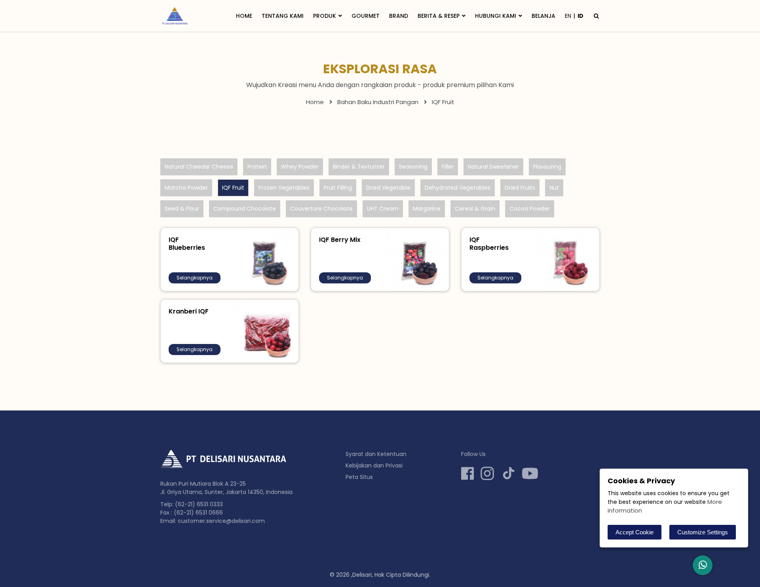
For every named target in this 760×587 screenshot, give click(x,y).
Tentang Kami (283, 16)
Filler (448, 167)
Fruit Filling (338, 188)
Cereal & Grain (475, 209)
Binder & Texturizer (359, 167)
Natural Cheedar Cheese (199, 167)
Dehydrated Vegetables (457, 188)
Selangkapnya (195, 277)
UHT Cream (383, 209)
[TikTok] (509, 473)
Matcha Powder (186, 188)
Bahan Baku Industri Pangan (377, 102)
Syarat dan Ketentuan (376, 454)
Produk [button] (324, 16)
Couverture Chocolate (321, 209)
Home (244, 16)
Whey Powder (300, 167)
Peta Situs (359, 477)
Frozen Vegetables (284, 188)
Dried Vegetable (388, 188)
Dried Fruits (520, 188)
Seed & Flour (182, 209)
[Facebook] (467, 473)
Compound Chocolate (244, 209)
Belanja (543, 16)
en (568, 16)
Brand (398, 16)
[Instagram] (487, 473)
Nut (554, 188)
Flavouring (547, 167)
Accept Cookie (635, 532)
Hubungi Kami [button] (495, 16)
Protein (257, 167)
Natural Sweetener (493, 167)
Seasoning (413, 167)
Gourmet (366, 16)
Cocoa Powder (529, 209)
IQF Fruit (233, 188)
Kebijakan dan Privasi (374, 465)
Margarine (427, 209)
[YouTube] (530, 473)
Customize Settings (702, 532)
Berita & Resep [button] (439, 16)
